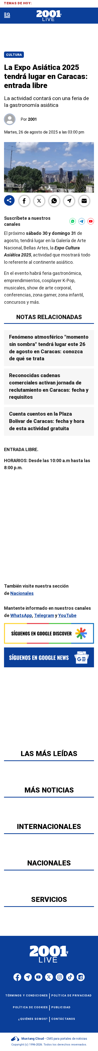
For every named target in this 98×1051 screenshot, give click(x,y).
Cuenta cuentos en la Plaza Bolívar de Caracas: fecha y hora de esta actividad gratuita (46, 421)
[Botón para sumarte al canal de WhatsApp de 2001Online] (72, 221)
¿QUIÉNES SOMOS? (33, 1019)
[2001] (49, 15)
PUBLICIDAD (61, 1007)
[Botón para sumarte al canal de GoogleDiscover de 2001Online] (49, 633)
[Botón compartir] (9, 200)
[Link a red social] (17, 977)
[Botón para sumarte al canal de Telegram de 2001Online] (81, 221)
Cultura (14, 55)
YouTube (67, 615)
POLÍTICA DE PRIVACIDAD (71, 995)
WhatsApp (21, 615)
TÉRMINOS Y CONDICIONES (26, 995)
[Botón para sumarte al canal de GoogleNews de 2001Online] (49, 657)
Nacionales (22, 593)
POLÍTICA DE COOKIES (30, 1007)
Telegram (44, 615)
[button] (24, 201)
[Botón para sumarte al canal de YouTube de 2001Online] (90, 221)
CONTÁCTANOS (63, 1019)
